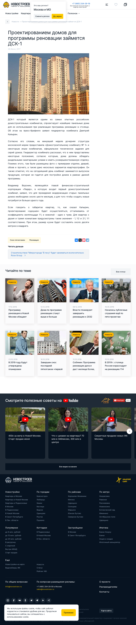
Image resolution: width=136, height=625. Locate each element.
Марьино (72, 510)
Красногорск (42, 496)
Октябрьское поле (107, 517)
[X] (80, 240)
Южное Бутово (74, 513)
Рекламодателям (108, 586)
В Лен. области (11, 520)
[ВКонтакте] (76, 240)
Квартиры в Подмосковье (16, 503)
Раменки (103, 500)
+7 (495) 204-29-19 (81, 3)
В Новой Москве (12, 513)
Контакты (104, 591)
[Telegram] (87, 240)
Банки (102, 535)
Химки (39, 503)
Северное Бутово (75, 517)
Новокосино (104, 506)
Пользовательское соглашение (81, 610)
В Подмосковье (11, 510)
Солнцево (72, 506)
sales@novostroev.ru (45, 589)
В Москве (9, 506)
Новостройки (11, 13)
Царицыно (72, 503)
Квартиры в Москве (13, 496)
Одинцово (41, 513)
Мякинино (103, 513)
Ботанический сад (107, 510)
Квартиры (26, 13)
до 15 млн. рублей (13, 535)
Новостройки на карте (15, 564)
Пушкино (40, 520)
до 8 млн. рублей (12, 532)
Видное (40, 510)
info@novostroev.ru (13, 586)
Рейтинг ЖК (42, 571)
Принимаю (68, 612)
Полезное (72, 13)
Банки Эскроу (105, 532)
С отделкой (10, 546)
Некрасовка (104, 496)
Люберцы (41, 500)
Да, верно (57, 16)
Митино (71, 500)
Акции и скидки (106, 539)
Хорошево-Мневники (77, 496)
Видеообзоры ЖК (12, 568)
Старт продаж (11, 553)
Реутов (40, 517)
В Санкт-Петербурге (14, 517)
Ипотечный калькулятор (109, 542)
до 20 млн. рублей (13, 539)
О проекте (104, 581)
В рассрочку (10, 542)
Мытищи (40, 506)
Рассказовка (104, 503)
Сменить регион (42, 16)
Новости (40, 564)
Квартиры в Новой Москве (16, 500)
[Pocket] (83, 240)
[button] (129, 431)
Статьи (39, 568)
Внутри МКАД (11, 549)
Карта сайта (106, 611)
